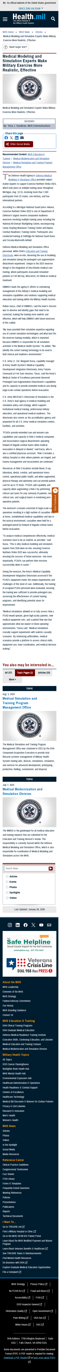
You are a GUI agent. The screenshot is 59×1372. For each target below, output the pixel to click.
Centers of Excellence (13, 1092)
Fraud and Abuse (38, 1291)
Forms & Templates (12, 1183)
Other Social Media (20, 144)
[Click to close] (55, 490)
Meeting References (12, 1192)
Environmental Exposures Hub (17, 1078)
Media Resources (11, 1154)
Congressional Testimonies (15, 1169)
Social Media (9, 1149)
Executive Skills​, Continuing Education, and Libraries (28, 1039)
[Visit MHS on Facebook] (26, 926)
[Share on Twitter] (11, 138)
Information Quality (15, 1311)
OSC (38, 1324)
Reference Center (13, 1160)
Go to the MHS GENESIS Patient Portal (22, 1236)
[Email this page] (22, 138)
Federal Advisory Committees (17, 1001)
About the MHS (12, 982)
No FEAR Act (15, 1291)
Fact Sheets (8, 1174)
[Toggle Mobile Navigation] (5, 19)
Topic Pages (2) (25, 672)
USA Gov (38, 1318)
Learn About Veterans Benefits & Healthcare (23, 1248)
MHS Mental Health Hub (14, 1073)
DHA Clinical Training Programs (17, 1025)
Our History (8, 1005)
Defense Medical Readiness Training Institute (24, 1035)
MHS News (9, 1126)
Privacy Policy (37, 1284)
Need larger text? (18, 47)
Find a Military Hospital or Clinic (18, 1231)
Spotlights (15, 892)
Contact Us (8, 1015)
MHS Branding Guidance (14, 1010)
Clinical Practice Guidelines (16, 1164)
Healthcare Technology (13, 1097)
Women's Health (10, 1120)
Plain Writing (19, 1318)
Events (13, 882)
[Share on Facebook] (6, 138)
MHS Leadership (10, 987)
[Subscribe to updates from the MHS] (49, 926)
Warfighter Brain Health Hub (16, 1068)
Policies (6, 1197)
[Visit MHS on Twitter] (33, 926)
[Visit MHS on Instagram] (10, 926)
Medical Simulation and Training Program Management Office (27, 165)
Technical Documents (13, 1216)
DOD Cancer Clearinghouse (16, 1064)
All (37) (8, 672)
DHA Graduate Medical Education (18, 1030)
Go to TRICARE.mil (12, 1226)
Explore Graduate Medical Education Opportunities (27, 1267)
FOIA (38, 1297)
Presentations (9, 1202)
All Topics (7, 1059)
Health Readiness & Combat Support (20, 1087)
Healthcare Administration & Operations (21, 1083)
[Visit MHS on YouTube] (41, 926)
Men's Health (9, 1115)
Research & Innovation (13, 1111)
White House (21, 1324)
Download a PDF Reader (15, 1357)
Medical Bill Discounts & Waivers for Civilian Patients (28, 1101)
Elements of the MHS (13, 991)
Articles (13, 876)
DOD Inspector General (28, 1304)
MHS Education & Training (19, 1021)
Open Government (41, 1311)
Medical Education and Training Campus (22, 1044)
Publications (8, 1207)
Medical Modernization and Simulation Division (23, 791)
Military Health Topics (16, 1055)
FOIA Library (9, 1178)
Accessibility (21, 1297)
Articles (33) (44, 672)
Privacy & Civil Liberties (14, 1106)
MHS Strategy (9, 996)
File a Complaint (10, 1272)
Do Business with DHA (13, 1262)
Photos (13, 887)
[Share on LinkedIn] (17, 138)
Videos (13, 898)
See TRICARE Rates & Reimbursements (22, 1253)
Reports (6, 1211)
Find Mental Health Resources (17, 1258)
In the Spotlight (10, 1144)
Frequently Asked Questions (16, 1188)
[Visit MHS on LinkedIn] (18, 926)
